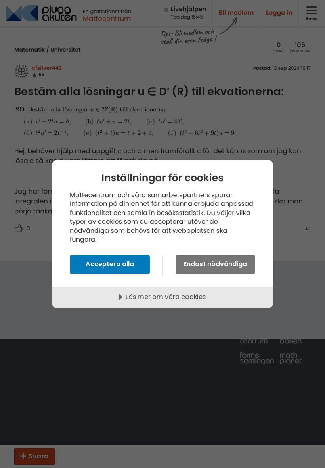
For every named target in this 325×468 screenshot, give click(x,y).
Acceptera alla (110, 264)
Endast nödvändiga (215, 264)
